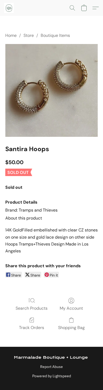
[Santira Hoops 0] (51, 90)
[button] (9, 8)
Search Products (32, 308)
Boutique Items (55, 35)
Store (29, 35)
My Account (71, 308)
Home (11, 35)
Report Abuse (51, 366)
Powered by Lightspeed (51, 376)
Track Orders (31, 327)
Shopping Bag (71, 327)
